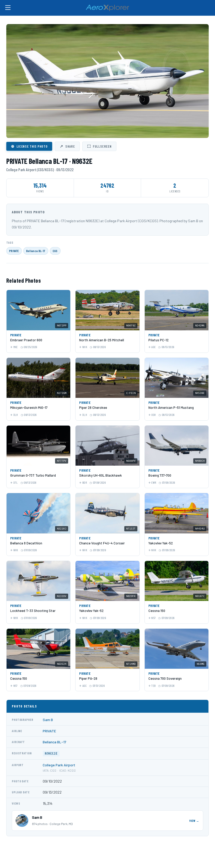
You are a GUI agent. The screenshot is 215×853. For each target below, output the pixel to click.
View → (194, 820)
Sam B (48, 719)
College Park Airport (59, 765)
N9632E (51, 753)
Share (67, 146)
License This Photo (29, 146)
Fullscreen (99, 146)
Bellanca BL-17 (35, 251)
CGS (55, 251)
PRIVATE (14, 251)
